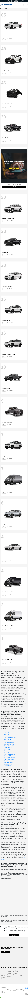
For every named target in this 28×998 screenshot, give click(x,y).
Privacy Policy (8, 990)
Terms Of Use (11, 990)
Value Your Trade (14, 186)
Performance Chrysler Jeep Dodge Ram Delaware (3, 990)
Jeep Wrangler (7, 760)
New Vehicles (4, 970)
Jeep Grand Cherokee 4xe (10, 755)
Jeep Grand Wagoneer (9, 759)
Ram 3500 (6, 736)
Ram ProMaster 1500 (9, 742)
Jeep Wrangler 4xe (8, 762)
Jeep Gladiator (7, 752)
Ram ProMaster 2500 (9, 744)
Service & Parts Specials (9, 975)
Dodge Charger (7, 747)
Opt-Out (24, 990)
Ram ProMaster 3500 (9, 746)
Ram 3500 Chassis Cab (10, 737)
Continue (14, 935)
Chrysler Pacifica (8, 764)
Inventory (4, 967)
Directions (22, 971)
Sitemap (14, 990)
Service (9, 967)
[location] (27, 1)
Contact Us (6, 951)
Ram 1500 (6, 732)
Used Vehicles (4, 971)
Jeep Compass (7, 750)
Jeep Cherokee (7, 749)
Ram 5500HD (7, 741)
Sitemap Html (17, 990)
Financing (16, 967)
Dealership (23, 967)
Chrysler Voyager (8, 765)
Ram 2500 (6, 734)
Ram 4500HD (7, 739)
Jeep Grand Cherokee (9, 754)
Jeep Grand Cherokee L (10, 757)
